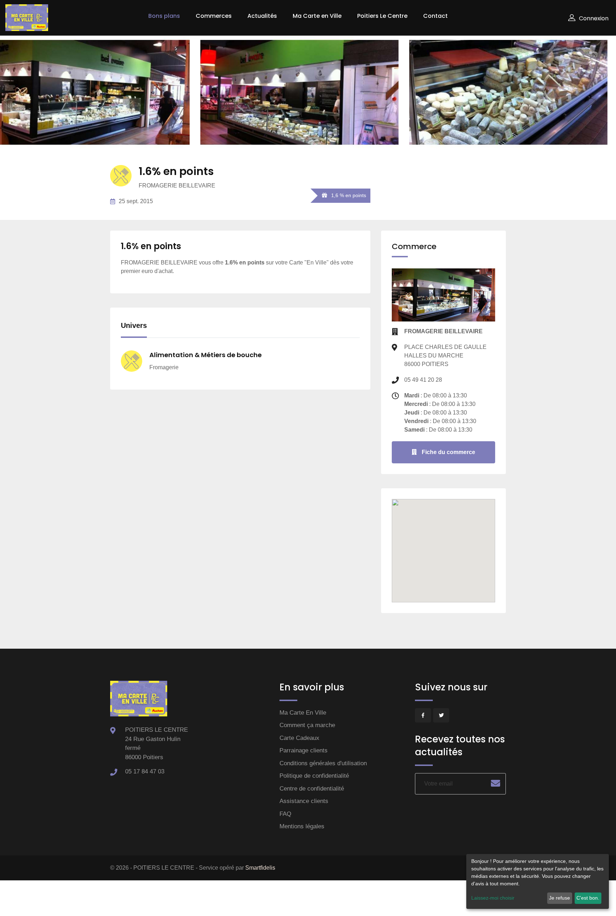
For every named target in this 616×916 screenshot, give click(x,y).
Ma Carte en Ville (317, 16)
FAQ (285, 813)
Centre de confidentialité (311, 788)
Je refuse (559, 898)
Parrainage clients (303, 750)
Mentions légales (301, 826)
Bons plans (164, 16)
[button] (443, 537)
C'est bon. (587, 898)
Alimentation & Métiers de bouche (205, 354)
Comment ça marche (307, 725)
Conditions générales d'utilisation (323, 763)
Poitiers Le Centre (382, 16)
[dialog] (537, 881)
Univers (134, 325)
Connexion (594, 18)
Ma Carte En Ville (302, 712)
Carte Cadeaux (299, 738)
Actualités (262, 16)
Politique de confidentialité (314, 775)
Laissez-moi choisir (492, 898)
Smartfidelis (260, 868)
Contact (435, 16)
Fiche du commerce (447, 452)
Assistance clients (303, 801)
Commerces (214, 16)
